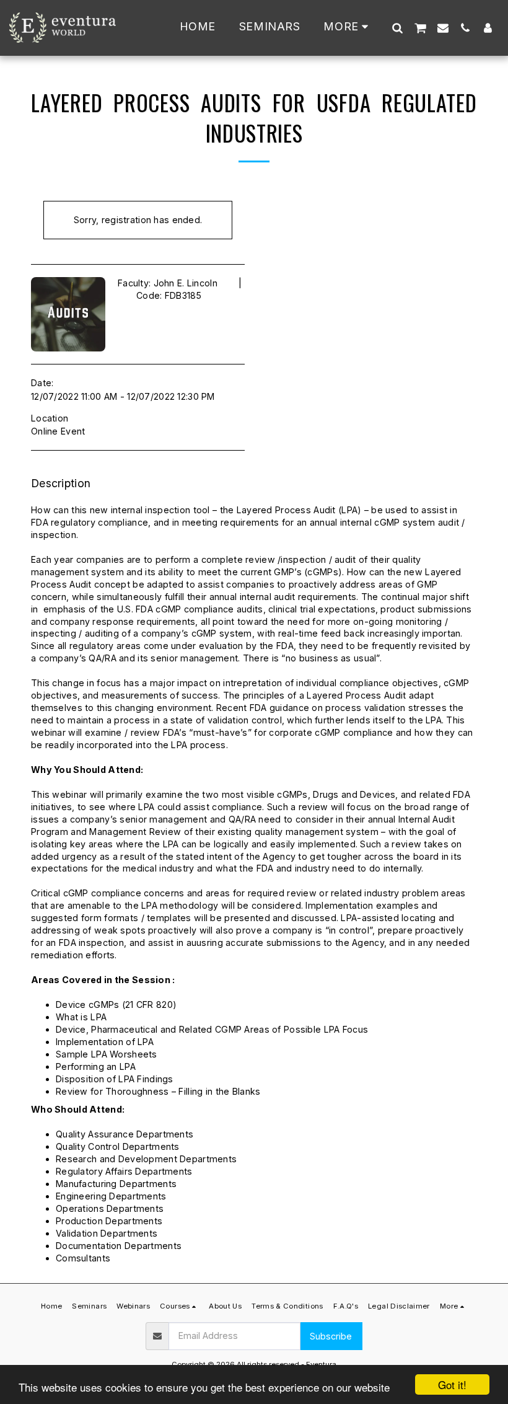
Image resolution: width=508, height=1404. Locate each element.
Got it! (452, 1384)
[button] (397, 27)
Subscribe (331, 1336)
